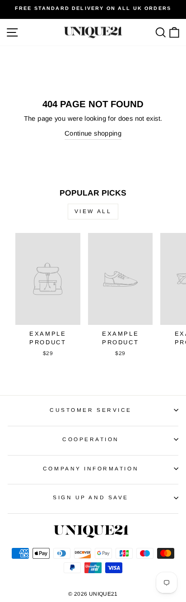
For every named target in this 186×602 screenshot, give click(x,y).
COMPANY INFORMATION (91, 468)
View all (93, 211)
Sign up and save (91, 497)
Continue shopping (93, 133)
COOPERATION (90, 439)
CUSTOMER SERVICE (91, 410)
